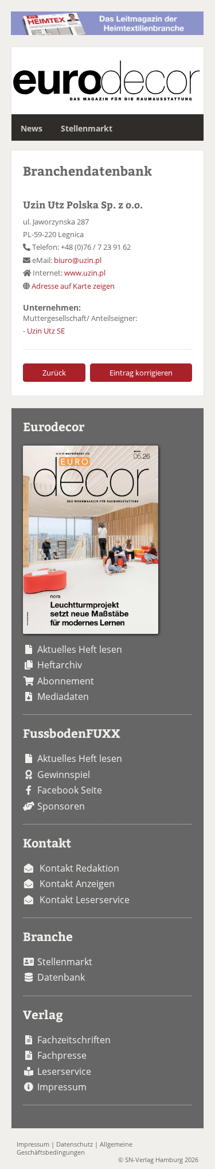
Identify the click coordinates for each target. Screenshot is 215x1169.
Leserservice (64, 1071)
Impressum (62, 1087)
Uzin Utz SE (46, 331)
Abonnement (65, 681)
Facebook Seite (69, 790)
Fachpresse (62, 1055)
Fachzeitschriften (74, 1039)
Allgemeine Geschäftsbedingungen (74, 1148)
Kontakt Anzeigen (77, 883)
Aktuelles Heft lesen (79, 649)
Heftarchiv (59, 665)
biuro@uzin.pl (77, 260)
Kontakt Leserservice (85, 899)
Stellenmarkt (86, 128)
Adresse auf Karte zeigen (73, 286)
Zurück (54, 372)
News (31, 128)
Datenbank (61, 977)
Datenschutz (74, 1144)
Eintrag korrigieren (141, 372)
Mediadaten (63, 696)
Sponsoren (61, 806)
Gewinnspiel (63, 774)
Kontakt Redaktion (79, 868)
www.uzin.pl (84, 273)
